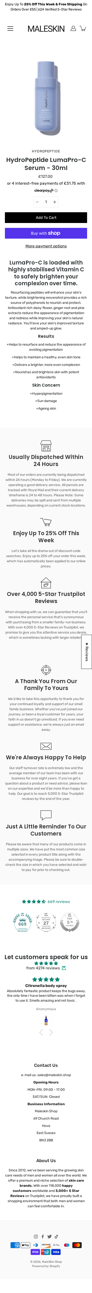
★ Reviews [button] (87, 651)
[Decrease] (37, 202)
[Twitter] (49, 1237)
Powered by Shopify (46, 1266)
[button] (42, 1032)
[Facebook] (42, 1237)
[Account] (73, 28)
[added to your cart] (83, 28)
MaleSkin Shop (52, 1261)
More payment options (46, 246)
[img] (46, 963)
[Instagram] (36, 1237)
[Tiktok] (56, 1237)
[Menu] (10, 28)
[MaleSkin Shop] (46, 28)
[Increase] (54, 202)
